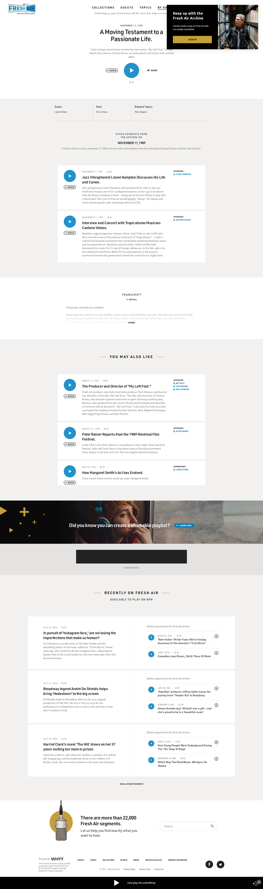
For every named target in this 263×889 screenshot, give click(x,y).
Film (137, 111)
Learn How (185, 525)
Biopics (143, 111)
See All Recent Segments (131, 784)
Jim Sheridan (182, 386)
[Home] (22, 9)
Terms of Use (144, 869)
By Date (164, 7)
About (136, 860)
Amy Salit (180, 383)
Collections (103, 7)
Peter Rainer (182, 431)
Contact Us (158, 869)
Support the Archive (177, 860)
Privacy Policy (129, 869)
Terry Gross (101, 111)
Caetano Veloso (183, 220)
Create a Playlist (153, 860)
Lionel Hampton (183, 174)
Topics (146, 7)
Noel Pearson (182, 389)
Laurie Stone (61, 111)
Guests (127, 7)
